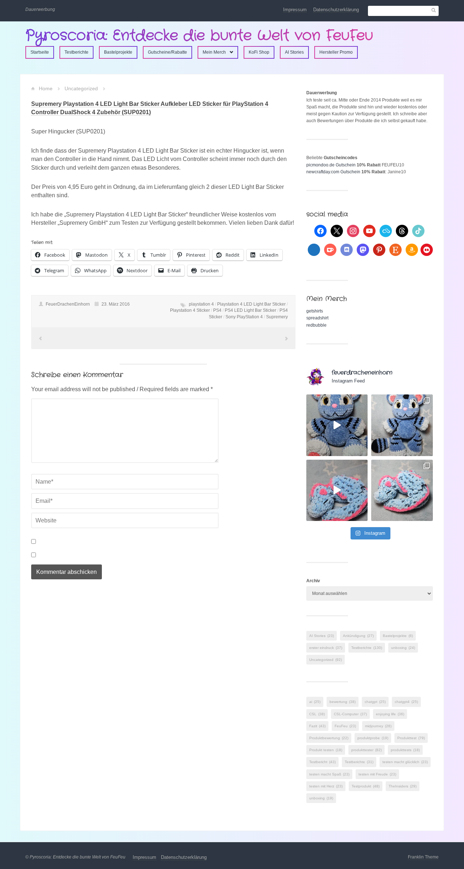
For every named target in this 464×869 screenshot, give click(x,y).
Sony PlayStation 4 (244, 316)
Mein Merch (214, 52)
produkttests (405, 750)
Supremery (277, 316)
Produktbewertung (328, 738)
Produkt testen (325, 750)
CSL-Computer (350, 714)
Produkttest (411, 738)
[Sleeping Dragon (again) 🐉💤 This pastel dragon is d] (337, 490)
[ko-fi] (330, 249)
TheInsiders (403, 786)
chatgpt (375, 702)
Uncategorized (81, 88)
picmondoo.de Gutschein (331, 164)
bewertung (343, 702)
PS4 (217, 310)
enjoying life (390, 714)
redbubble (316, 325)
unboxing (403, 648)
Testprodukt (366, 786)
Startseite (39, 52)
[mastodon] (363, 249)
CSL (317, 714)
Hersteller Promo (336, 52)
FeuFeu (345, 726)
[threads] (402, 230)
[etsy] (395, 249)
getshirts (314, 311)
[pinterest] (379, 249)
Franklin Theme (423, 857)
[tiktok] (418, 230)
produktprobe (372, 738)
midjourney (378, 726)
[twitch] (314, 249)
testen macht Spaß (329, 774)
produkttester (366, 750)
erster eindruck (325, 648)
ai (314, 702)
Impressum (295, 9)
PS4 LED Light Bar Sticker (250, 310)
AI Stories (294, 52)
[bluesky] (386, 230)
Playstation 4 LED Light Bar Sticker (251, 304)
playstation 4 (201, 304)
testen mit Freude (377, 774)
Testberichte (76, 52)
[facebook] (320, 230)
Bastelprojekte (118, 52)
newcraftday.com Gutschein (333, 171)
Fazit (317, 726)
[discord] (346, 249)
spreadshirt (317, 317)
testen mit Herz (326, 786)
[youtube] (369, 230)
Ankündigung (358, 636)
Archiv (313, 580)
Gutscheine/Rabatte (167, 52)
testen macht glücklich (405, 762)
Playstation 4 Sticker (190, 310)
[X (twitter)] (337, 230)
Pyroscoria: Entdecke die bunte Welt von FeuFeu (199, 35)
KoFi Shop (259, 52)
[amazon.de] (412, 249)
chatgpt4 (406, 702)
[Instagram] (353, 230)
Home (46, 88)
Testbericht (322, 762)
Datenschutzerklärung (336, 9)
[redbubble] (426, 249)
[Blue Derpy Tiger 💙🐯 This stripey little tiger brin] (337, 425)
